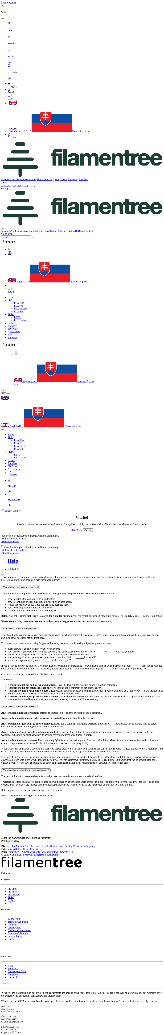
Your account (14, 918)
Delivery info (14, 927)
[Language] (10, 254)
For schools (34, 852)
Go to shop (6, 233)
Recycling (73, 179)
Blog (86, 179)
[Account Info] (9, 134)
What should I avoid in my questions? (20, 629)
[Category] (9, 83)
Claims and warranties (19, 930)
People (15, 538)
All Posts (6, 538)
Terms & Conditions (48, 854)
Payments (12, 924)
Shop (5, 188)
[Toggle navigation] (3, 391)
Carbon (11, 900)
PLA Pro (12, 891)
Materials (6, 179)
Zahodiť (87, 530)
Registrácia (76, 530)
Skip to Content (9, 2)
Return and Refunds (18, 933)
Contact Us (13, 977)
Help (13, 561)
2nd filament (17, 179)
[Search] (9, 89)
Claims (26, 849)
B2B (81, 179)
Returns (19, 849)
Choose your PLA (17, 971)
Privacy (25, 854)
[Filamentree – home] (82, 176)
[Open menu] (10, 189)
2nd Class (13, 968)
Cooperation (46, 852)
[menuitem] (20, 131)
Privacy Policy (15, 936)
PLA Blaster (14, 894)
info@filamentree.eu (62, 852)
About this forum (10, 541)
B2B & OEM (21, 852)
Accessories (30, 179)
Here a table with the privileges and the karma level (27, 795)
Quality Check (60, 179)
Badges (22, 538)
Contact (89, 231)
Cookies (33, 854)
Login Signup (12, 510)
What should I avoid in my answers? (19, 706)
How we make (44, 179)
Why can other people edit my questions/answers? (26, 770)
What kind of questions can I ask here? (21, 587)
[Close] (2, 18)
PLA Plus (12, 888)
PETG (11, 897)
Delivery (10, 849)
